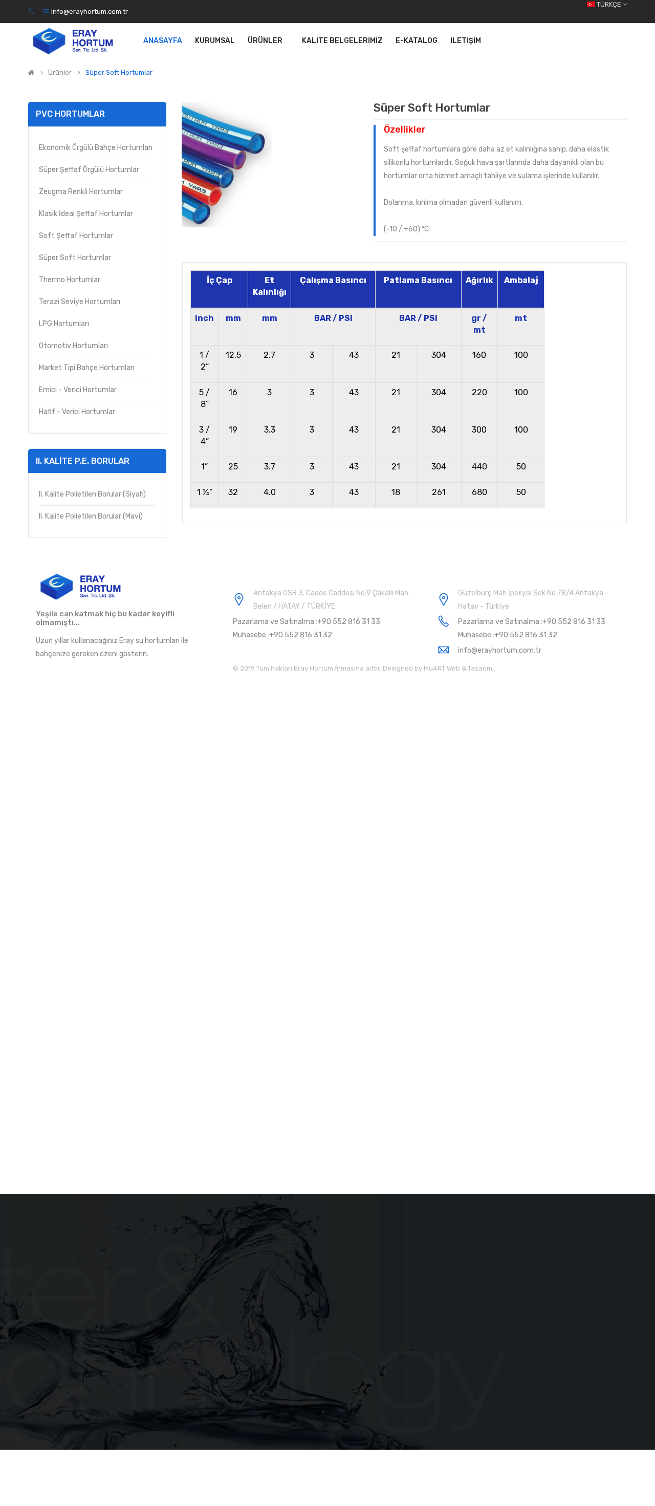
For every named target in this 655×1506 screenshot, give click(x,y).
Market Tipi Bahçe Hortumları (87, 367)
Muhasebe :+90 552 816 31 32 (282, 635)
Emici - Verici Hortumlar (78, 389)
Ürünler (60, 72)
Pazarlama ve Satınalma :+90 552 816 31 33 (306, 621)
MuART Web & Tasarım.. (458, 668)
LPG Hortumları (64, 323)
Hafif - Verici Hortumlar (77, 411)
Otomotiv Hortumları (73, 345)
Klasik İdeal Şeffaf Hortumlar (86, 213)
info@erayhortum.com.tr (89, 11)
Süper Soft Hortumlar (118, 72)
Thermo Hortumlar (69, 279)
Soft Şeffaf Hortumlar (76, 235)
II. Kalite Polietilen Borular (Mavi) (91, 516)
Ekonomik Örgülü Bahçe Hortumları (95, 147)
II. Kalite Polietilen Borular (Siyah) (92, 494)
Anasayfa (162, 40)
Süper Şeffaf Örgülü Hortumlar (89, 169)
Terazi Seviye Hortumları (79, 301)
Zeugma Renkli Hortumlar (81, 191)
